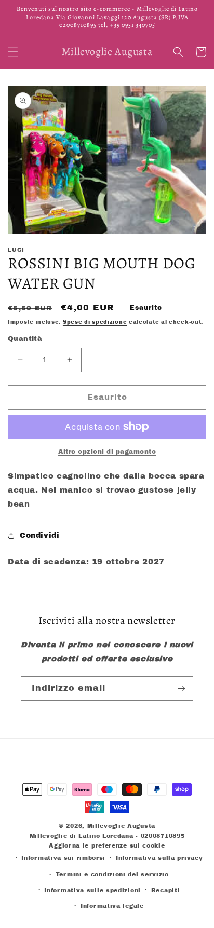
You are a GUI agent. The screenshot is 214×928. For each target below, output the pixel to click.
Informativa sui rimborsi (63, 858)
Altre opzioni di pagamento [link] (107, 451)
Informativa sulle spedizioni (92, 890)
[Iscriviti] (181, 688)
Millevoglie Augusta (121, 826)
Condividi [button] (39, 535)
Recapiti (165, 890)
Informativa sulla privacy (159, 858)
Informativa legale (112, 906)
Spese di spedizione (95, 322)
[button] (13, 51)
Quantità (25, 339)
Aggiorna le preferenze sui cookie (107, 845)
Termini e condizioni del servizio (112, 874)
